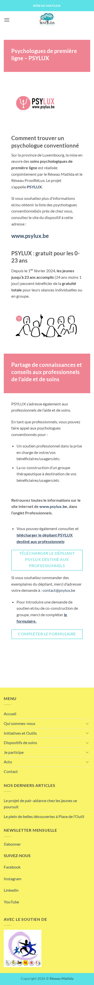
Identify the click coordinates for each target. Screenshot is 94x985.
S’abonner (12, 844)
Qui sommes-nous (19, 723)
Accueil (10, 713)
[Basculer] (87, 723)
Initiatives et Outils (20, 733)
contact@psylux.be (59, 590)
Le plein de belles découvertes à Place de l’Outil (44, 816)
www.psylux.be (53, 506)
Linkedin (11, 890)
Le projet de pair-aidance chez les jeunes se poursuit (40, 803)
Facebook (12, 867)
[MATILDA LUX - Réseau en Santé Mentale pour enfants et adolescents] (47, 20)
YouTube (11, 901)
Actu (8, 761)
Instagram (12, 878)
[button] (7, 20)
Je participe (14, 752)
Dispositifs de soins (20, 742)
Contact (11, 771)
